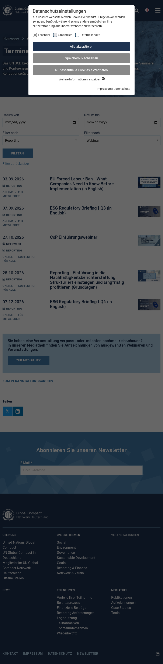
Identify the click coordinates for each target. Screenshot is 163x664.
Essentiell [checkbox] (44, 35)
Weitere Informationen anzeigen (80, 79)
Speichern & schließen (81, 58)
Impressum (104, 88)
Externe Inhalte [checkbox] (90, 35)
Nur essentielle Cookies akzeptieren (81, 70)
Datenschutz (122, 88)
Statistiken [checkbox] (65, 35)
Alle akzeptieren (81, 46)
